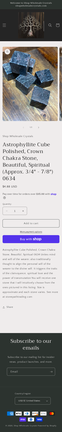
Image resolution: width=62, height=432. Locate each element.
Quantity (7, 204)
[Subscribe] (51, 372)
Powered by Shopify (47, 426)
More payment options (31, 232)
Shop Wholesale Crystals (25, 426)
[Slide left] (23, 127)
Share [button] (10, 307)
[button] (4, 25)
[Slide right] (38, 127)
